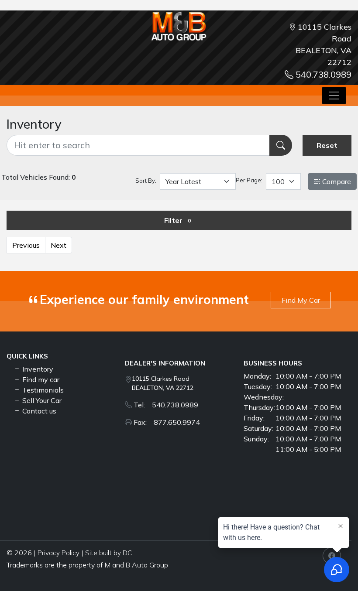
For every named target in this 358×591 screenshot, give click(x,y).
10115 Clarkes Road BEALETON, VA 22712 (162, 383)
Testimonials (42, 390)
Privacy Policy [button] (58, 553)
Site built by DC (108, 553)
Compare (335, 181)
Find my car (40, 379)
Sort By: (145, 180)
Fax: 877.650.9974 (167, 422)
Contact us (38, 411)
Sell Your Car (41, 400)
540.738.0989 (323, 74)
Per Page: (249, 180)
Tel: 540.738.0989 (166, 404)
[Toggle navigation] (334, 95)
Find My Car (301, 300)
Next (58, 245)
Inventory (37, 369)
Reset (327, 145)
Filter (177, 220)
